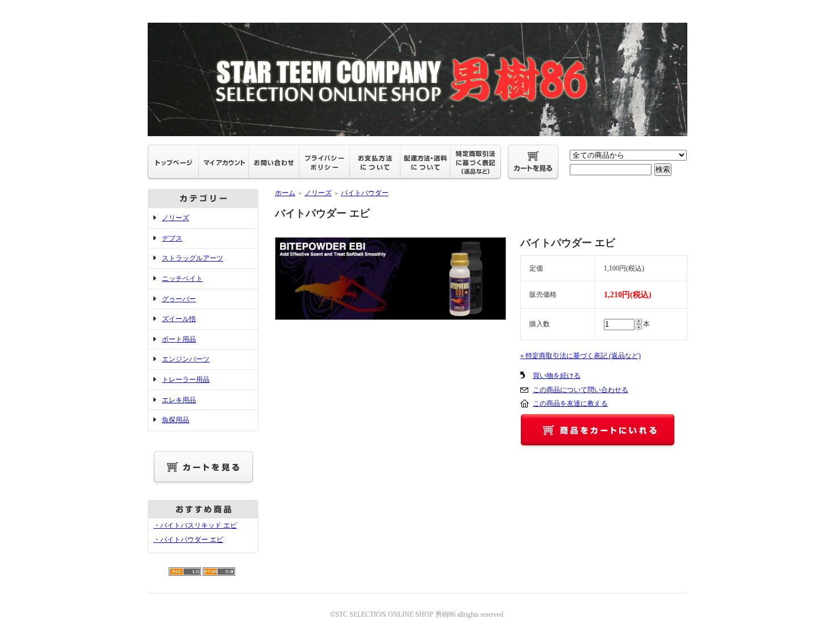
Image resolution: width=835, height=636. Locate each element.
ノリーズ (175, 218)
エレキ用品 (179, 400)
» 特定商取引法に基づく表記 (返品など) (580, 356)
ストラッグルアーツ (192, 258)
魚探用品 (175, 420)
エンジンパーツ (186, 359)
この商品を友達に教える (570, 403)
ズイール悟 (179, 319)
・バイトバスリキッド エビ (195, 525)
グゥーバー (179, 299)
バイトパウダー (365, 193)
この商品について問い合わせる (580, 390)
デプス (172, 238)
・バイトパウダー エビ (188, 540)
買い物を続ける (557, 376)
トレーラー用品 (186, 380)
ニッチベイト (182, 279)
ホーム (285, 193)
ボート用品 (179, 339)
